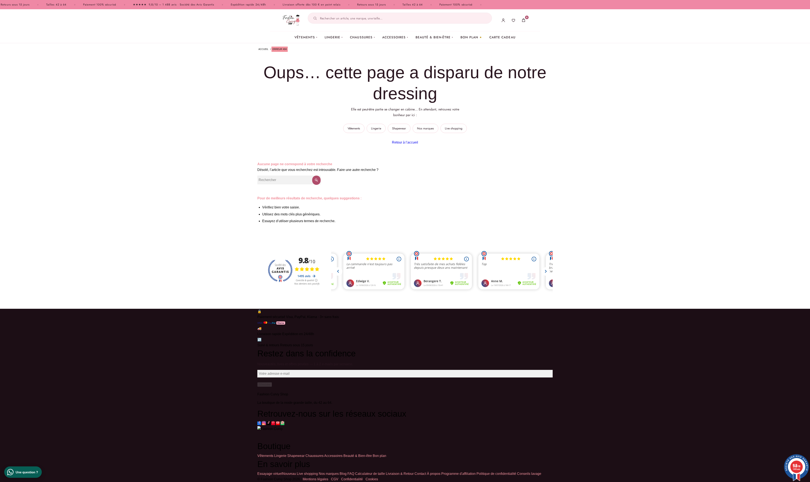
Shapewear (399, 128)
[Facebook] (259, 423)
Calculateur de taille (370, 473)
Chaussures (362, 37)
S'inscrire (264, 384)
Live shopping (453, 128)
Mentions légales (315, 479)
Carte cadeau (502, 37)
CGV (334, 479)
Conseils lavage (529, 473)
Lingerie (334, 37)
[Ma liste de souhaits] (513, 20)
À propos (433, 473)
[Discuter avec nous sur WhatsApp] (282, 423)
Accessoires (395, 37)
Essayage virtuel (276, 473)
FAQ (350, 473)
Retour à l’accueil (405, 142)
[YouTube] (278, 423)
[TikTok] (268, 423)
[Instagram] (264, 423)
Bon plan (469, 37)
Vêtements (305, 37)
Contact (420, 473)
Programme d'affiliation (458, 473)
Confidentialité (352, 479)
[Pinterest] (273, 423)
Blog (343, 473)
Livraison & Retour (400, 473)
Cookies (372, 479)
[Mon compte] (503, 20)
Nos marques (425, 128)
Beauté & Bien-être (434, 37)
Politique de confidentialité (496, 473)
